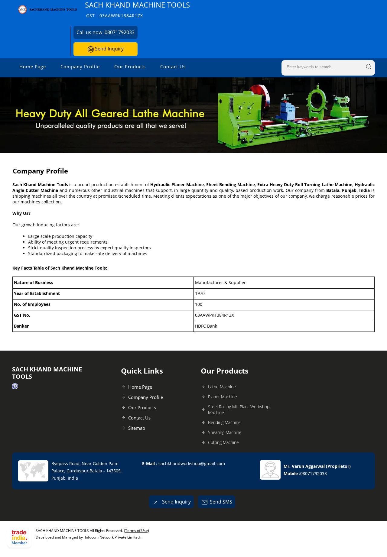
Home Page (32, 66)
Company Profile (80, 66)
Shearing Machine (225, 432)
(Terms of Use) (136, 530)
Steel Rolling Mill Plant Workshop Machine (238, 409)
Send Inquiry (109, 48)
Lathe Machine (222, 387)
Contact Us (173, 66)
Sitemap (136, 428)
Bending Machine (224, 422)
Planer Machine (222, 397)
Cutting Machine (223, 442)
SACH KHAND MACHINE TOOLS (137, 9)
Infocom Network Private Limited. (113, 537)
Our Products (130, 66)
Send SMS (221, 501)
